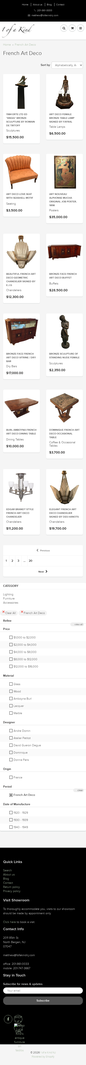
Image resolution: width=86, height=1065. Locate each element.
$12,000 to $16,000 (25, 666)
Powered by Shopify (43, 1056)
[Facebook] (8, 1019)
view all (79, 624)
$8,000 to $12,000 (25, 659)
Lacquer (18, 706)
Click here (9, 922)
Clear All (10, 613)
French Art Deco (25, 44)
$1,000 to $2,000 (24, 637)
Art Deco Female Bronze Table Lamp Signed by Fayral (61, 118)
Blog (49, 4)
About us (37, 4)
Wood (17, 691)
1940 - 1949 (20, 827)
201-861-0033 (44, 10)
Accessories (10, 602)
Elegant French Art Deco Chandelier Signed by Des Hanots (64, 513)
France (17, 777)
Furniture (9, 598)
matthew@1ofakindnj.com (45, 15)
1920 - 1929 (20, 813)
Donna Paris (21, 760)
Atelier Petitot (22, 738)
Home (25, 4)
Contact (60, 4)
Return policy (11, 887)
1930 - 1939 (20, 820)
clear (80, 790)
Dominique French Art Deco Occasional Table (64, 434)
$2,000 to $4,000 (25, 645)
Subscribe (43, 1000)
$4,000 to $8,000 (25, 652)
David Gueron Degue (27, 745)
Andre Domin (21, 731)
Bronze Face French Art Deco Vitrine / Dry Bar (21, 358)
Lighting (8, 594)
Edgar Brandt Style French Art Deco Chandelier (20, 513)
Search (7, 870)
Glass (16, 684)
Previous (45, 551)
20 (30, 560)
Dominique (20, 752)
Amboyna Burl (22, 698)
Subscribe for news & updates (23, 984)
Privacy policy (11, 891)
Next (41, 572)
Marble (17, 713)
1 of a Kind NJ (48, 1052)
